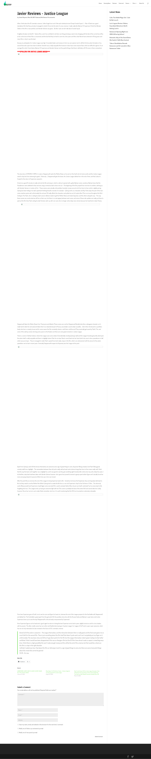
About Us (141, 3)
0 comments (51, 17)
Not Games (44, 17)
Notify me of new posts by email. (28, 732)
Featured (121, 3)
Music (134, 3)
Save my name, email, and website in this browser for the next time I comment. (41, 724)
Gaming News (107, 3)
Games (127, 3)
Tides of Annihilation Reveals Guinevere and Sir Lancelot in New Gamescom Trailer (120, 45)
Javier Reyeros (23, 17)
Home (100, 3)
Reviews (115, 3)
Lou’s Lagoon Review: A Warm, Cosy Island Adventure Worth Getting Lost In (119, 25)
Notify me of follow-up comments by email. (31, 728)
